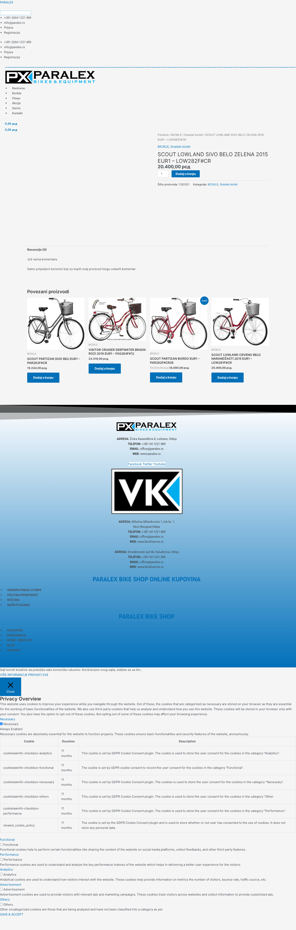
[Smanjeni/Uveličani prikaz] (6, 921)
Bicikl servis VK (19, 640)
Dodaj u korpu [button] (43, 377)
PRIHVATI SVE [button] (38, 675)
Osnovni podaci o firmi (24, 590)
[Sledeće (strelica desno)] (19, 927)
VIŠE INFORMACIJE (13, 675)
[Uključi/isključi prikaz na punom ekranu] (19, 921)
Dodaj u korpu (186, 174)
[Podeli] (32, 921)
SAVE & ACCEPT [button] (11, 914)
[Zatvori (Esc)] (45, 921)
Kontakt (17, 113)
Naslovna (15, 630)
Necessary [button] (7, 719)
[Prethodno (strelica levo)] (6, 927)
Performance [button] (9, 854)
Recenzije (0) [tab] (37, 249)
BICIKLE (176, 134)
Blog (11, 645)
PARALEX (6, 2)
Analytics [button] (6, 869)
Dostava (13, 600)
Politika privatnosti (22, 595)
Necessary (11, 724)
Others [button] (5, 899)
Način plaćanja (18, 605)
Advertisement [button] (10, 884)
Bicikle (16, 93)
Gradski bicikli (193, 134)
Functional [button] (7, 840)
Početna (163, 134)
